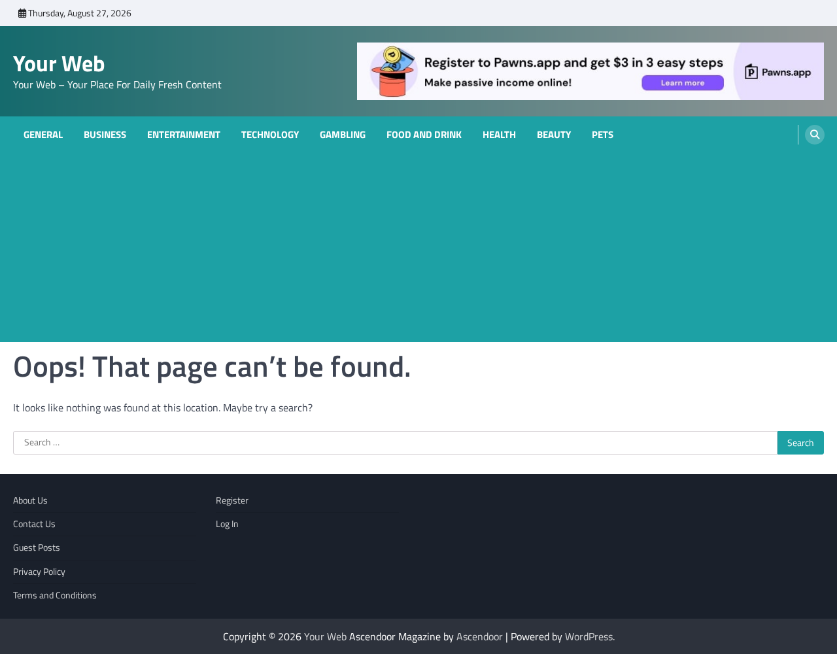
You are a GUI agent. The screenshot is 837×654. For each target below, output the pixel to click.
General (43, 135)
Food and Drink (424, 135)
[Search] (815, 135)
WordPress (589, 636)
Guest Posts (36, 547)
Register (232, 500)
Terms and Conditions (55, 595)
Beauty (554, 135)
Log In (227, 524)
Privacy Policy (39, 571)
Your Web (59, 63)
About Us (30, 500)
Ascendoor (479, 636)
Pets (602, 135)
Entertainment (183, 135)
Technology (270, 135)
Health (499, 135)
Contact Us (34, 524)
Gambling (343, 135)
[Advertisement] (418, 250)
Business (105, 135)
